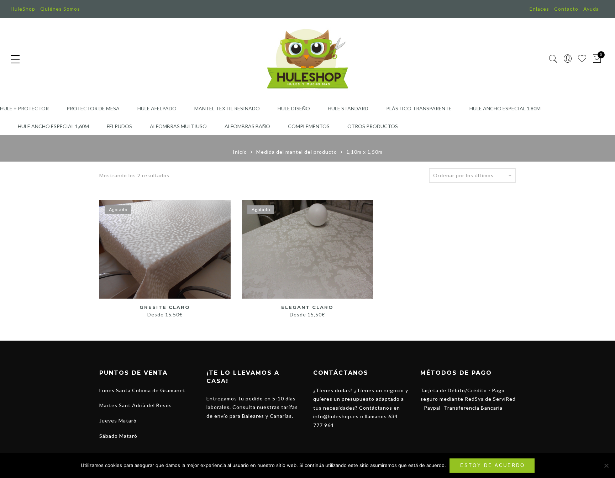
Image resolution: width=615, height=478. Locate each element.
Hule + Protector (24, 108)
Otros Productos (372, 126)
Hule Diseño (294, 108)
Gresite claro (165, 307)
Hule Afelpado (157, 108)
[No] (606, 465)
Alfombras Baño (247, 126)
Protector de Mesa (93, 108)
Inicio (240, 152)
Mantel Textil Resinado (227, 108)
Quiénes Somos (60, 9)
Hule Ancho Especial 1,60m (53, 126)
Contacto (566, 9)
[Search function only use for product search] (553, 59)
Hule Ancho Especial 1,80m (505, 108)
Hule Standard (348, 108)
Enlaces (539, 9)
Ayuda (591, 9)
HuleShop (23, 9)
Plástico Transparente (419, 108)
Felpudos (119, 126)
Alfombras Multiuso (178, 126)
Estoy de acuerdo (492, 465)
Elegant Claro (307, 307)
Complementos (309, 126)
